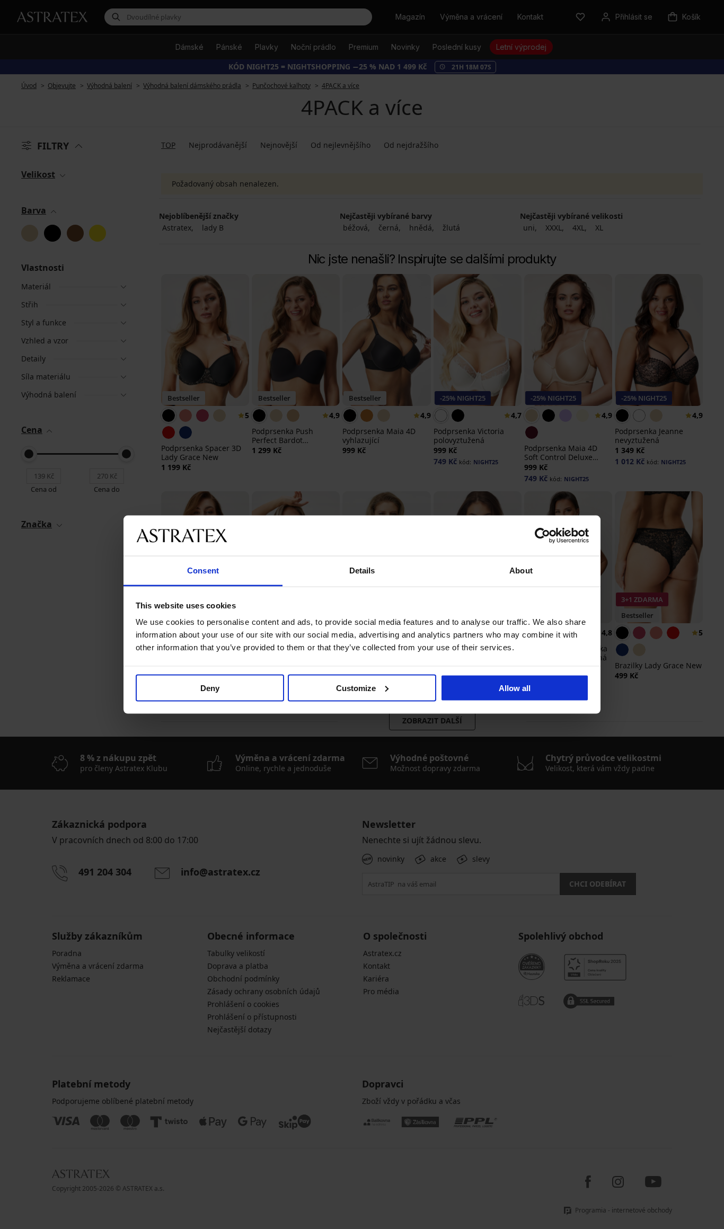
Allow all (515, 687)
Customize (356, 687)
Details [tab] (362, 570)
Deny (209, 687)
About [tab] (521, 570)
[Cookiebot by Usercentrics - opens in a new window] (542, 535)
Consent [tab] (203, 570)
